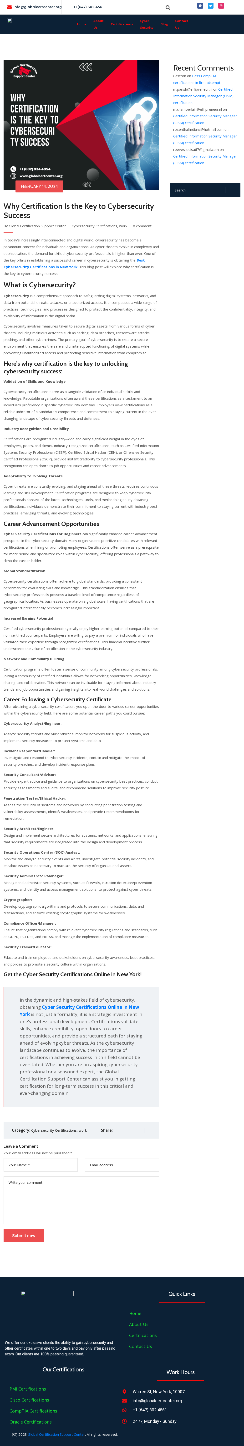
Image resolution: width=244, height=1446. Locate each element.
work (123, 226)
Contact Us (181, 24)
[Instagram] (221, 6)
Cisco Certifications (29, 1400)
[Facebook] (200, 6)
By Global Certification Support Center (35, 226)
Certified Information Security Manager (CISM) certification (203, 96)
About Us (98, 24)
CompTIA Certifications (33, 1411)
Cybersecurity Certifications (94, 226)
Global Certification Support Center (56, 1434)
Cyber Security (146, 24)
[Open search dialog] (168, 7)
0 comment (142, 226)
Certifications (122, 24)
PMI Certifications (28, 1389)
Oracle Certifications (31, 1422)
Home (81, 24)
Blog (164, 24)
